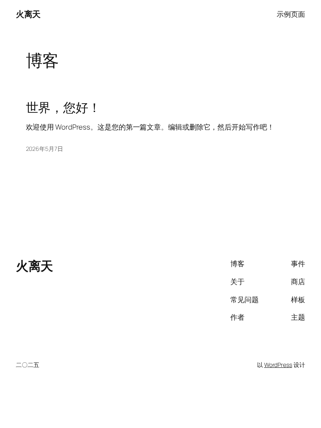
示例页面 (291, 14)
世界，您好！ (63, 107)
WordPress (278, 365)
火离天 (28, 14)
